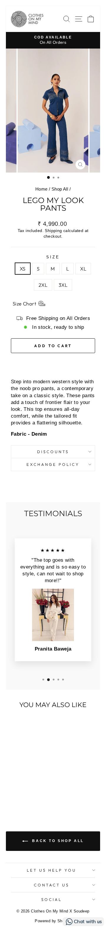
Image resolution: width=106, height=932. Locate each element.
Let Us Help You (51, 870)
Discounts (53, 451)
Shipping (53, 230)
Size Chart (24, 303)
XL (83, 268)
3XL (63, 285)
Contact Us (51, 885)
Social (51, 899)
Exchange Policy (53, 464)
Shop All (60, 188)
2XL (43, 285)
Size (53, 257)
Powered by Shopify (53, 921)
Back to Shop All (57, 841)
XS (23, 268)
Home (41, 188)
